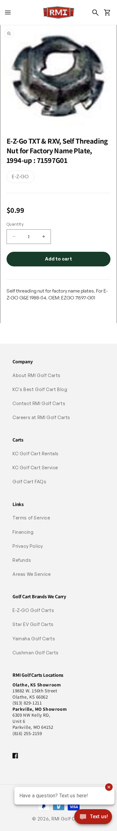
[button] (8, 12)
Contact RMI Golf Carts (38, 403)
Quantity (15, 224)
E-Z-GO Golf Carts (33, 610)
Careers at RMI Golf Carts (41, 417)
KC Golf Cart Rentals (35, 453)
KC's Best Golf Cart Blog (39, 389)
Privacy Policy (27, 546)
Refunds (21, 560)
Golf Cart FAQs (29, 481)
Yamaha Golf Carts (33, 638)
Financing (22, 532)
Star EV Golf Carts (33, 624)
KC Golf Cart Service (35, 467)
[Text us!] (93, 817)
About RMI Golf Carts (36, 375)
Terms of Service (31, 517)
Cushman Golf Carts (35, 652)
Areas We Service (31, 574)
